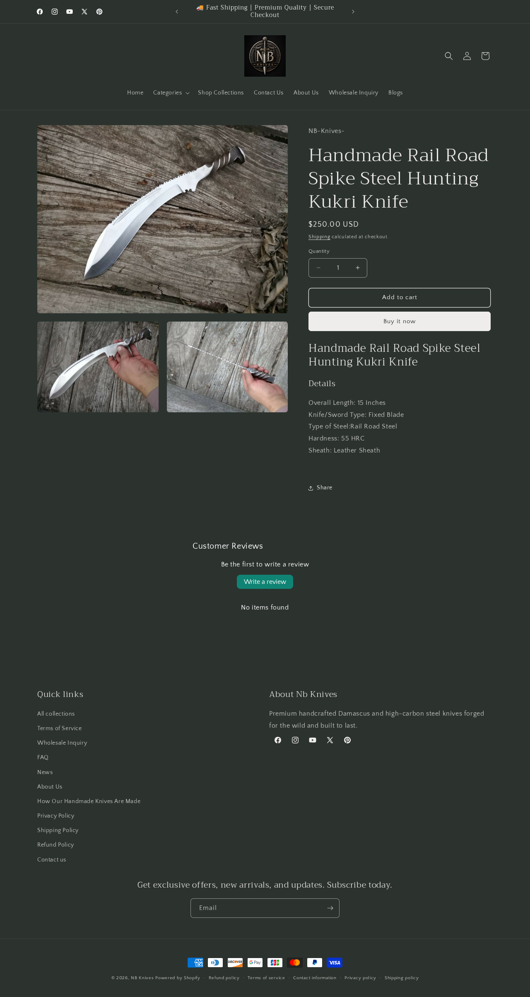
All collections (56, 714)
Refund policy (224, 977)
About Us (50, 787)
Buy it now (399, 321)
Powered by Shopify (177, 977)
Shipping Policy (58, 830)
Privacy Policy (55, 816)
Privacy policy (360, 977)
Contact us (51, 860)
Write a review (265, 582)
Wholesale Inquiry (62, 743)
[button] (170, 93)
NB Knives (142, 977)
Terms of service (266, 977)
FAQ (43, 757)
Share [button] (324, 487)
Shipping (319, 237)
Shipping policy (402, 977)
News (45, 772)
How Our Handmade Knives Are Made (88, 801)
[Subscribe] (330, 908)
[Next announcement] (353, 11)
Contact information (314, 977)
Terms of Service (59, 728)
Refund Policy (55, 845)
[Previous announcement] (177, 11)
